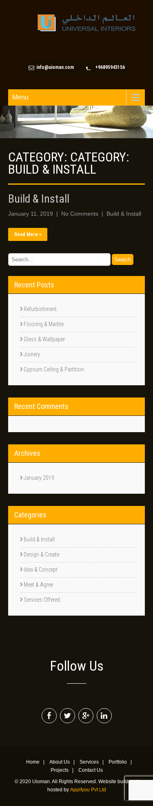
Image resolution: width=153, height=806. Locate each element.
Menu (20, 97)
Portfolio (118, 762)
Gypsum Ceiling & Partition (54, 369)
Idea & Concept (41, 569)
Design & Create (41, 554)
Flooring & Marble (44, 324)
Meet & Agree (38, 584)
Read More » (27, 234)
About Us (59, 762)
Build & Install (38, 199)
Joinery (32, 354)
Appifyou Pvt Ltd (88, 790)
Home (33, 762)
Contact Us (90, 770)
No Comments (79, 213)
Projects (60, 770)
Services (89, 762)
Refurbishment (40, 309)
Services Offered (42, 599)
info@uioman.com (55, 67)
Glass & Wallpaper (44, 339)
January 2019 (39, 478)
